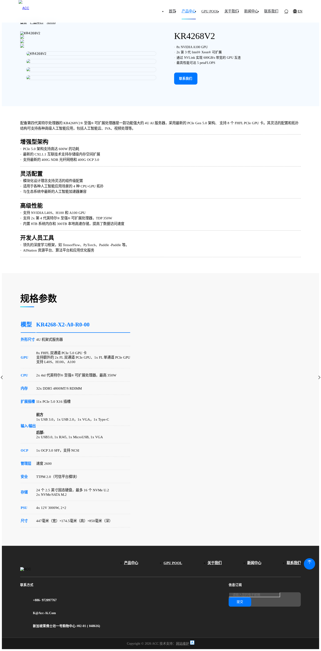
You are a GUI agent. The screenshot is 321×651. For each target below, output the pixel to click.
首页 (23, 22)
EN (300, 11)
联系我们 (294, 563)
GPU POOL (173, 563)
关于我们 (214, 563)
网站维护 (182, 643)
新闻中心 (254, 563)
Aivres (51, 22)
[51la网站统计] (192, 643)
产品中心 (36, 22)
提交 (240, 602)
